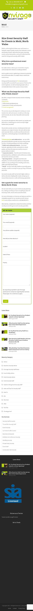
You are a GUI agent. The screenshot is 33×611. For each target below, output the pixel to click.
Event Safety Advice (9, 373)
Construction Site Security (9, 450)
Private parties (7, 139)
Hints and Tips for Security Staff (12, 388)
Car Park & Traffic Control (9, 431)
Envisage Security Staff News (11, 369)
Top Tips (6, 407)
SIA (18, 81)
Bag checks (6, 101)
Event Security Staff (9, 381)
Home (3, 27)
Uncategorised (8, 411)
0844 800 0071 (18, 2)
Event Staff (5, 446)
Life (5, 396)
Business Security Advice (10, 365)
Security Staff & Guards (9, 421)
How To (6, 392)
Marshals (6, 400)
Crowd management (8, 107)
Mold (3, 200)
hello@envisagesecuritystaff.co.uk (16, 4)
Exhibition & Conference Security (11, 437)
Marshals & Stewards (8, 434)
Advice (5, 362)
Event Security (6, 427)
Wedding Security (7, 440)
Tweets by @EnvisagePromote (10, 517)
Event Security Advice (9, 377)
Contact (15, 608)
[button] (30, 15)
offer (5, 404)
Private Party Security (8, 443)
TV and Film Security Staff (9, 424)
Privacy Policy (21, 608)
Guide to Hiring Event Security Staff (13, 385)
